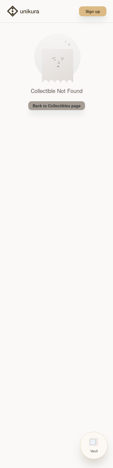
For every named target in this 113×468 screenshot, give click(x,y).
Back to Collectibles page (57, 105)
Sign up (93, 11)
